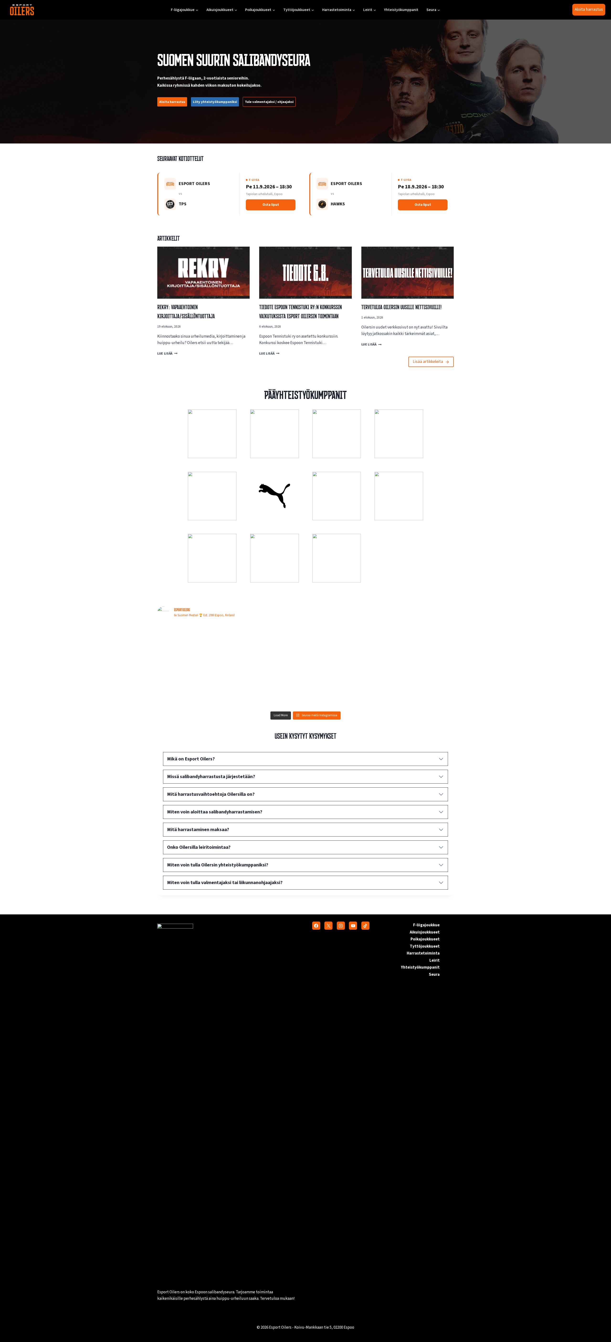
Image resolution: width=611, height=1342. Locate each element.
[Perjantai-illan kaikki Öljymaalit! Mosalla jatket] (268, 644)
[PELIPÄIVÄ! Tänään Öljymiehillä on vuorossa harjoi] (268, 687)
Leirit (434, 960)
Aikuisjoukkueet (425, 932)
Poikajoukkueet (425, 939)
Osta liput (271, 204)
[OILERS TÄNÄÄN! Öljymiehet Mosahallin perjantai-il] (193, 687)
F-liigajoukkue (426, 925)
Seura (434, 974)
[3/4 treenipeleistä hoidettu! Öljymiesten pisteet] (417, 644)
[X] (328, 926)
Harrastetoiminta (423, 953)
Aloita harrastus (589, 9)
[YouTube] (353, 926)
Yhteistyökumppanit (401, 9)
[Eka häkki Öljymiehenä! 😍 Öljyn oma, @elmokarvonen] (343, 644)
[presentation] (203, 273)
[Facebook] (316, 926)
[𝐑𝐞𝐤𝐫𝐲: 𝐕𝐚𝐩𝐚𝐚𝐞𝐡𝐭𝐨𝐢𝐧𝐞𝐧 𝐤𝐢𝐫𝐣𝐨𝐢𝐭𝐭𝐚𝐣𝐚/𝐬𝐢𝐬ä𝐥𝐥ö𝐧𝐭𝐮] (343, 687)
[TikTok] (365, 926)
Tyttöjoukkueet (425, 946)
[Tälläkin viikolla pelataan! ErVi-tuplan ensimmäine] (417, 687)
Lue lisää (166, 353)
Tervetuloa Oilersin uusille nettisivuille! (401, 307)
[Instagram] (341, 926)
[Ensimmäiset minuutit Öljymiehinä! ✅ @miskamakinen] (193, 644)
